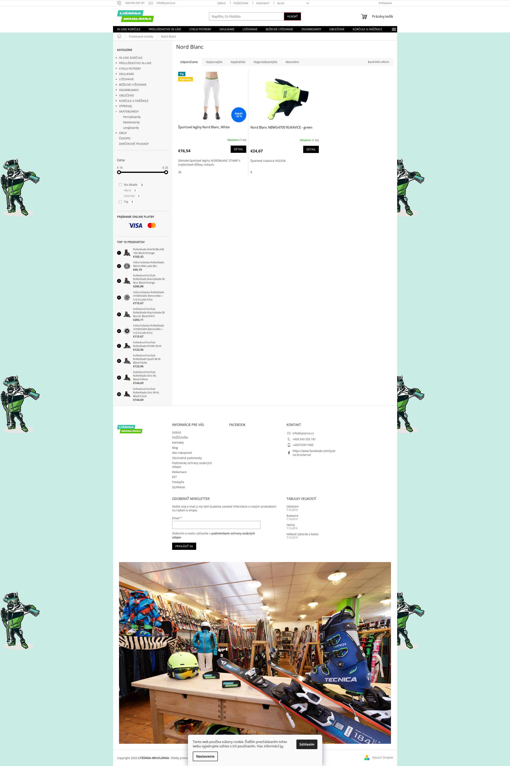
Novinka (132, 196)
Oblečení (293, 506)
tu (281, 746)
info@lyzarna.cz (303, 433)
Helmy (291, 525)
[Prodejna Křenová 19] (255, 653)
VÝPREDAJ (125, 106)
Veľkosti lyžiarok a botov (302, 534)
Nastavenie (205, 756)
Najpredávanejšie (265, 62)
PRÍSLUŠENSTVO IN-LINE (135, 63)
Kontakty (262, 3)
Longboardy (131, 128)
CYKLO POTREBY (130, 68)
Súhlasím (306, 744)
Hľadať (292, 16)
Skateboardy (131, 122)
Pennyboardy (132, 117)
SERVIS (221, 3)
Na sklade (133, 184)
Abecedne (292, 62)
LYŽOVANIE (126, 79)
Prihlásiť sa (184, 546)
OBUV (123, 133)
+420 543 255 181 (304, 439)
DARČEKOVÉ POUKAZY (134, 144)
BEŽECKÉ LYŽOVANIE (132, 84)
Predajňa (178, 482)
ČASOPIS (124, 138)
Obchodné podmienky (187, 458)
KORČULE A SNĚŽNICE (133, 101)
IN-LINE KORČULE (130, 58)
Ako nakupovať (182, 453)
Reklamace (179, 472)
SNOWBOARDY (129, 90)
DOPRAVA (178, 487)
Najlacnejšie (214, 62)
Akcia (130, 190)
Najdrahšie (238, 62)
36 (179, 172)
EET (174, 477)
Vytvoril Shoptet (382, 757)
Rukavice (292, 516)
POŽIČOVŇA (241, 3)
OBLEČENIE (126, 95)
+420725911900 (303, 445)
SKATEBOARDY (129, 111)
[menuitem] (128, 29)
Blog (280, 3)
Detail (238, 149)
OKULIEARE (126, 74)
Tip (128, 202)
